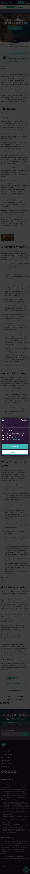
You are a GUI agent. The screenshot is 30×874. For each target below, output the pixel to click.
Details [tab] (15, 425)
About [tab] (24, 425)
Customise (14, 452)
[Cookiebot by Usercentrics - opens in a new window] (21, 420)
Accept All (15, 446)
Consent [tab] (5, 425)
